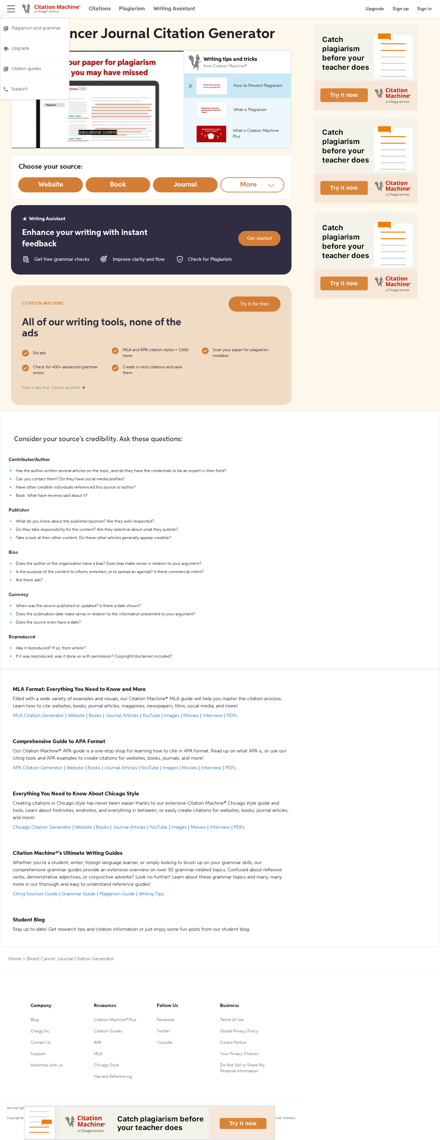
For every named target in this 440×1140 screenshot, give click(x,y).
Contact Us (41, 1043)
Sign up (401, 9)
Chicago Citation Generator (42, 827)
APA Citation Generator (38, 767)
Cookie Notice (233, 1043)
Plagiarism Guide (117, 894)
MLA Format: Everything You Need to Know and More (79, 689)
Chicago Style (106, 1065)
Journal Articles (122, 715)
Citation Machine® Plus (115, 1020)
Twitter (163, 1031)
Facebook (166, 1020)
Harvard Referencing (113, 1077)
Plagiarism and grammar (36, 28)
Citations (100, 9)
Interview (212, 715)
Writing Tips (151, 894)
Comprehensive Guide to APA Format (59, 742)
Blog (35, 1020)
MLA (98, 1054)
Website (76, 715)
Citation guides (26, 69)
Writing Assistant (174, 9)
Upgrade (20, 48)
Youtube (165, 1043)
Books (95, 715)
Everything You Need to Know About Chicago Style (76, 794)
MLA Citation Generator (38, 715)
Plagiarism (132, 9)
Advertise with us (47, 1065)
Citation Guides (108, 1031)
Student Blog (29, 920)
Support (19, 89)
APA (97, 1043)
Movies (191, 715)
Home (14, 959)
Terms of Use (232, 1020)
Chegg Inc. (41, 1031)
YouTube (151, 715)
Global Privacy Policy (239, 1031)
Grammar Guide (79, 894)
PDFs (232, 715)
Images (171, 715)
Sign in (424, 9)
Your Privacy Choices (239, 1054)
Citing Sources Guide (35, 894)
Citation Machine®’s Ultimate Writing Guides (67, 853)
